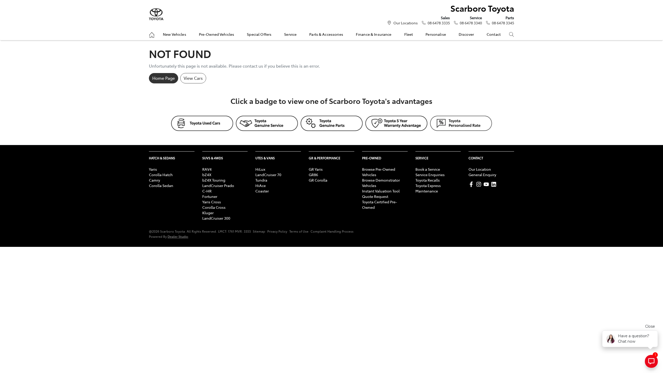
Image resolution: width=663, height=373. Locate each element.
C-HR (207, 190)
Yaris (153, 169)
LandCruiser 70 (268, 174)
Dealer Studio (178, 236)
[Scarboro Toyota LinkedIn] (495, 184)
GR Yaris (316, 169)
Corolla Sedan (161, 185)
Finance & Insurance (374, 34)
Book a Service (427, 169)
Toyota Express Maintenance (428, 188)
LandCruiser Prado (218, 185)
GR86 (313, 174)
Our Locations (405, 22)
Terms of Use (298, 231)
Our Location (480, 169)
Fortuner (209, 196)
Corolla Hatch (161, 174)
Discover (466, 34)
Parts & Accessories (326, 34)
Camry (154, 180)
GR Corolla (318, 180)
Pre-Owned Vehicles (216, 34)
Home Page (163, 78)
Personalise (436, 34)
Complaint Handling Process (332, 231)
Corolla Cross (214, 207)
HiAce (260, 185)
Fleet (408, 34)
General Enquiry (482, 174)
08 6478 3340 (471, 22)
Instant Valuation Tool (381, 190)
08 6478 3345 (503, 22)
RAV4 (207, 169)
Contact (494, 34)
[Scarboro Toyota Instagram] (480, 184)
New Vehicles (174, 34)
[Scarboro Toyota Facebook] (472, 184)
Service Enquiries (430, 174)
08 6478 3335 (439, 22)
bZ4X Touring (213, 180)
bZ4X (206, 174)
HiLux (260, 169)
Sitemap (259, 231)
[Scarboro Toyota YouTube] (487, 184)
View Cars (193, 78)
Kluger (208, 212)
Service (290, 34)
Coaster (262, 190)
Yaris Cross (211, 201)
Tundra (261, 180)
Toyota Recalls (427, 180)
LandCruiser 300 (216, 218)
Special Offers (259, 34)
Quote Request (375, 196)
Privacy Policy (277, 231)
